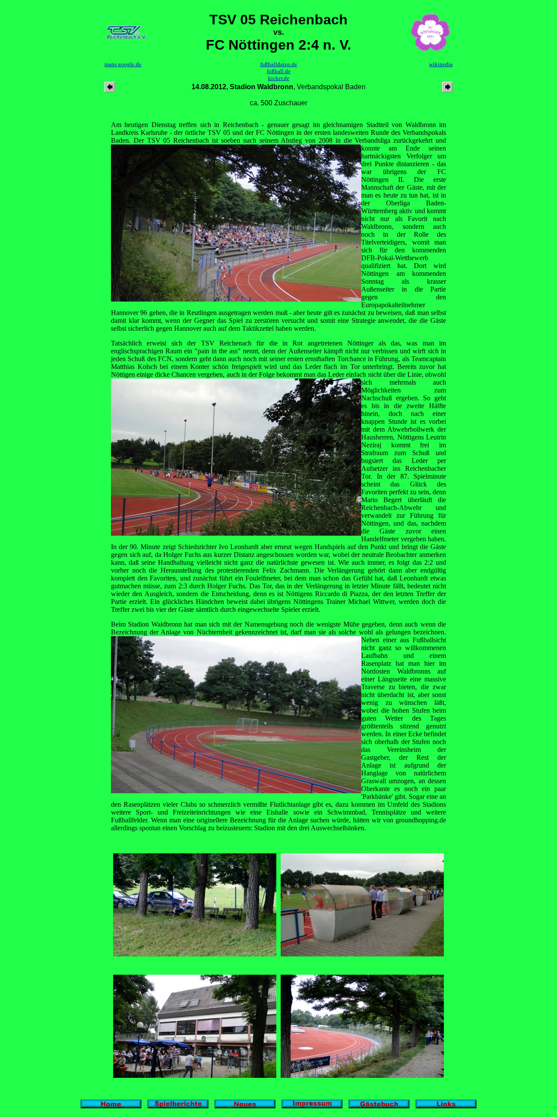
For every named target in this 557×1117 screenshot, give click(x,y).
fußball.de (279, 71)
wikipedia (441, 64)
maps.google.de (122, 64)
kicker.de (278, 78)
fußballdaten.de (278, 64)
